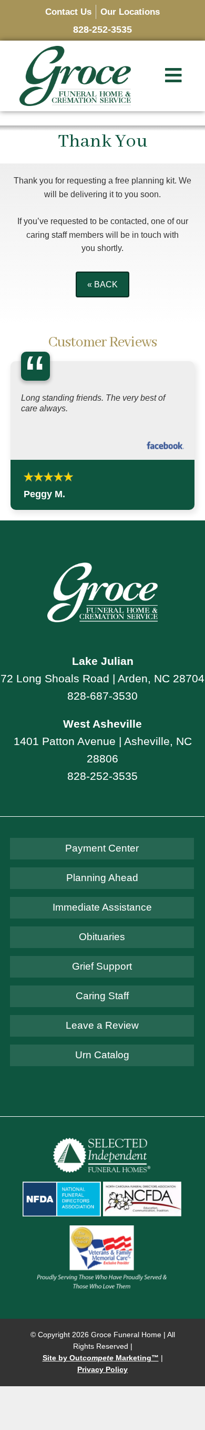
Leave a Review (102, 1025)
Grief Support (102, 966)
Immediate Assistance (102, 907)
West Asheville (102, 724)
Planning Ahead (102, 877)
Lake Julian (103, 661)
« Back (102, 284)
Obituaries (102, 936)
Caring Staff (102, 995)
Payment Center (102, 848)
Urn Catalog (102, 1054)
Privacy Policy (102, 1370)
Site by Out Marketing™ (101, 1358)
